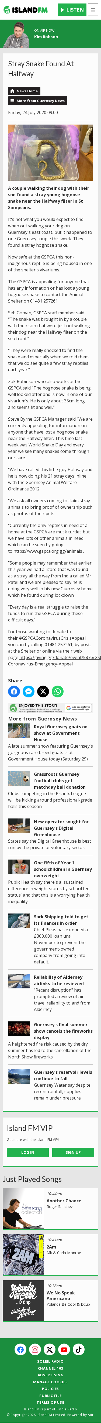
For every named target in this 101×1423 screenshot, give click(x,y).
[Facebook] (20, 1349)
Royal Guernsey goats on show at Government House (61, 733)
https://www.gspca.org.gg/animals (47, 551)
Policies (50, 1388)
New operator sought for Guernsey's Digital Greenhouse (61, 828)
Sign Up (73, 1152)
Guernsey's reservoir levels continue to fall (63, 1075)
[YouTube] (64, 1349)
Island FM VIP (30, 1128)
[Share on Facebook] (14, 691)
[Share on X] (43, 691)
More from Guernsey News (41, 100)
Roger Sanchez (60, 1206)
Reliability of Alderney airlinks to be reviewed (59, 980)
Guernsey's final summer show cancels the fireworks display (63, 1031)
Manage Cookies (50, 1382)
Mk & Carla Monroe (64, 1252)
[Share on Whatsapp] (58, 691)
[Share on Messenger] (28, 691)
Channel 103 (50, 1368)
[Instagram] (35, 1349)
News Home (27, 91)
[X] (49, 1349)
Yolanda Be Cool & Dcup (68, 1304)
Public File (50, 1395)
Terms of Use (50, 1402)
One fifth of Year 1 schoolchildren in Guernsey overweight (63, 869)
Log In (27, 1152)
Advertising (51, 1375)
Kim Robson (46, 36)
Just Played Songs (32, 1179)
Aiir (90, 1415)
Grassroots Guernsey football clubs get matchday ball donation (60, 780)
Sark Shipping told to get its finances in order (61, 920)
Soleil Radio (50, 1361)
